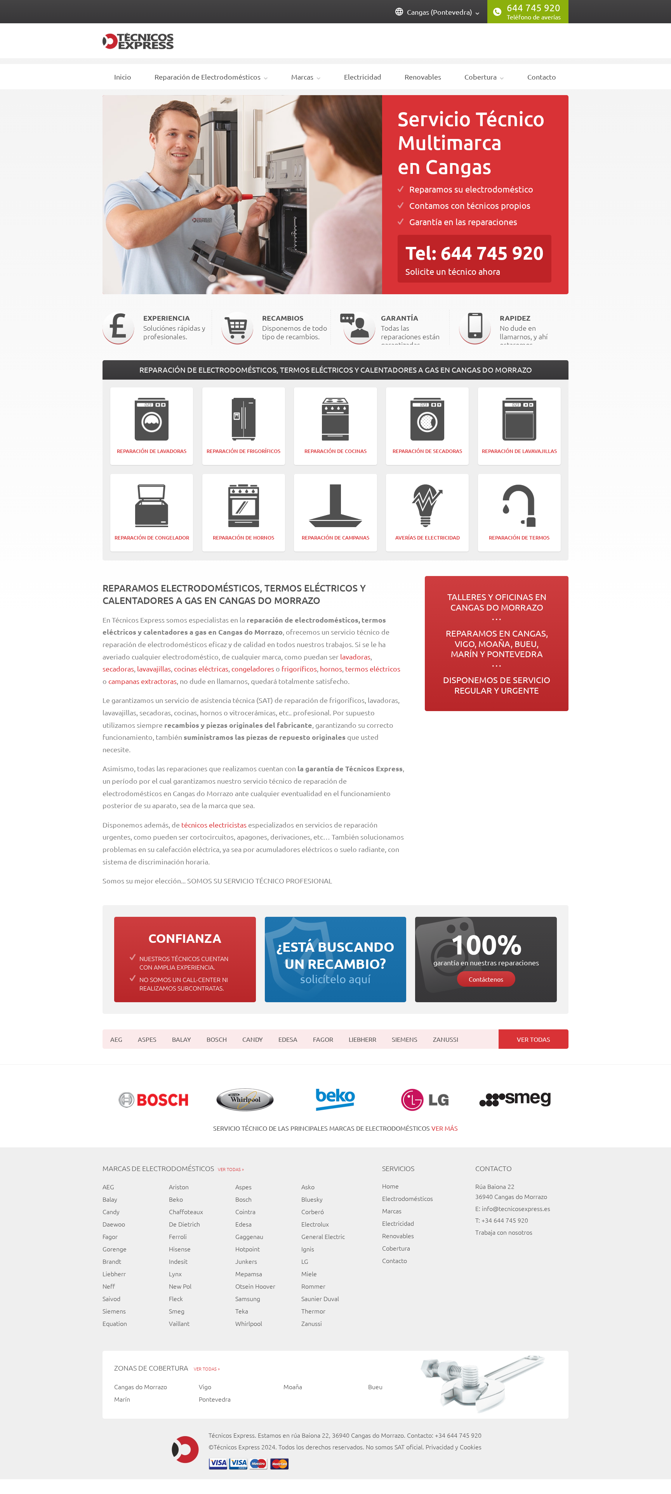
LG (304, 1261)
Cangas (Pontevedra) (439, 12)
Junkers (246, 1261)
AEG (116, 1039)
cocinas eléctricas (201, 669)
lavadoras (354, 656)
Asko (308, 1186)
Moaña (292, 1386)
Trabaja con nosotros (503, 1232)
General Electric (323, 1236)
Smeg (176, 1311)
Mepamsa (248, 1273)
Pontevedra (215, 1399)
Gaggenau (249, 1236)
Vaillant (179, 1323)
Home (390, 1186)
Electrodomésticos (407, 1198)
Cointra (245, 1211)
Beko (176, 1199)
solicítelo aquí (335, 962)
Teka (241, 1311)
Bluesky (312, 1199)
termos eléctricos (372, 669)
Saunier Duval (320, 1298)
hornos (331, 669)
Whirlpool (248, 1323)
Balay (181, 1039)
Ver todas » (231, 1169)
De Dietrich (184, 1224)
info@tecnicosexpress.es (516, 1208)
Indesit (178, 1261)
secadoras (118, 669)
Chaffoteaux (186, 1211)
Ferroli (178, 1236)
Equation (115, 1323)
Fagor (323, 1039)
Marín (122, 1399)
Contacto (541, 77)
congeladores (253, 669)
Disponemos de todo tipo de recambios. (294, 326)
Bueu (375, 1386)
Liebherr (362, 1039)
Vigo (205, 1386)
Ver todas (533, 1039)
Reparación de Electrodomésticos (208, 77)
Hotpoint (247, 1248)
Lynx (175, 1273)
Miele (309, 1273)
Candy (252, 1039)
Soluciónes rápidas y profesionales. (174, 326)
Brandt (112, 1261)
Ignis (307, 1248)
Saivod (111, 1298)
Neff (109, 1286)
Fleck (176, 1298)
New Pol (180, 1286)
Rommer (313, 1286)
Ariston (179, 1186)
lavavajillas (154, 669)
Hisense (180, 1248)
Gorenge (115, 1248)
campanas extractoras (142, 681)
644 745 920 (533, 7)
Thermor (313, 1311)
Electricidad (362, 77)
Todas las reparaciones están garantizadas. (410, 329)
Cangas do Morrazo (140, 1386)
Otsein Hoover (255, 1286)
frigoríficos (299, 669)
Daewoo (114, 1224)
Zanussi (445, 1039)
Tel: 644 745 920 (474, 252)
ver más (444, 1128)
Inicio (122, 77)
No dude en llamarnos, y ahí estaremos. (524, 329)
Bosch (217, 1039)
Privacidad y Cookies (454, 1446)
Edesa (287, 1039)
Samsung (247, 1298)
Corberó (312, 1211)
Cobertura (480, 77)
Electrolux (315, 1224)
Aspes (147, 1039)
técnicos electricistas (214, 825)
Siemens (404, 1039)
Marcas (302, 77)
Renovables (423, 77)
